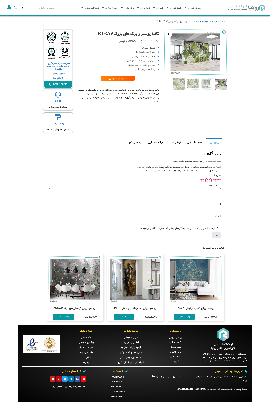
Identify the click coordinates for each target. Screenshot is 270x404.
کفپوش (159, 7)
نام (219, 204)
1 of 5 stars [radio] (219, 180)
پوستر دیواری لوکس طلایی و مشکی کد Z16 (135, 308)
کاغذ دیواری (175, 7)
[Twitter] (65, 379)
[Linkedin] (71, 379)
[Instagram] (83, 379)
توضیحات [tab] (176, 142)
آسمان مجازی (111, 7)
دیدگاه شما (215, 185)
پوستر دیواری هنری (200, 21)
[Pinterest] (59, 379)
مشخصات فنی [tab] (194, 142)
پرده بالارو (129, 7)
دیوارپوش (145, 7)
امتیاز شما (216, 175)
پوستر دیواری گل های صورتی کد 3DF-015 (74, 308)
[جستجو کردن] (21, 7)
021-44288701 (118, 391)
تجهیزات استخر (92, 7)
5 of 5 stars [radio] (202, 180)
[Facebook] (77, 379)
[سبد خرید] (15, 8)
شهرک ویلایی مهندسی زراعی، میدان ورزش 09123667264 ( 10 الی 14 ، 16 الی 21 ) (212, 389)
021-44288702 (118, 396)
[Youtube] (52, 379)
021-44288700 (118, 386)
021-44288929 (118, 381)
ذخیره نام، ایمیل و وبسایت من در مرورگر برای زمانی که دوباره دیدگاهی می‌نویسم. (179, 228)
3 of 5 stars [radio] (210, 180)
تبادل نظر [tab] (214, 142)
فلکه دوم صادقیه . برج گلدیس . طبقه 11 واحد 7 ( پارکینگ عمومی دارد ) (215, 376)
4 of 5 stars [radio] (206, 180)
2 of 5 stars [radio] (215, 180)
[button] (169, 34)
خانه (223, 21)
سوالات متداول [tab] (156, 142)
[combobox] (40, 7)
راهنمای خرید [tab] (134, 142)
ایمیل (218, 216)
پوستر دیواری (194, 7)
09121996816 (118, 377)
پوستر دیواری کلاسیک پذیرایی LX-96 (195, 308)
